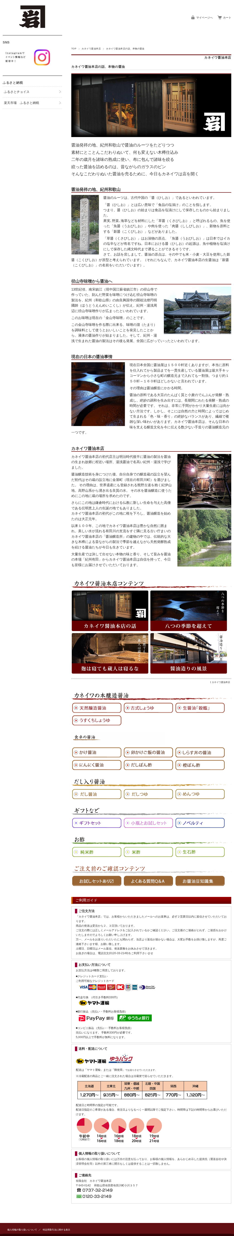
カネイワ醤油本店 (91, 48)
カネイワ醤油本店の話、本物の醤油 (98, 66)
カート (227, 17)
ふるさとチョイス (16, 92)
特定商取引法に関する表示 (56, 1229)
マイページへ (204, 17)
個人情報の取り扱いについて (22, 1229)
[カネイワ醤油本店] (32, 27)
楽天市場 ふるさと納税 (21, 103)
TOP (73, 48)
